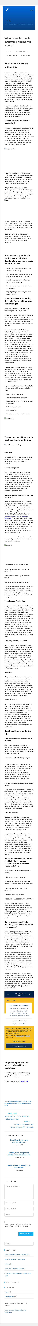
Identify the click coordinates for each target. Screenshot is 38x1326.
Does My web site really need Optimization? (19, 1141)
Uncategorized (12, 55)
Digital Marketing (13, 1101)
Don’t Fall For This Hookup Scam (14, 1259)
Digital (6, 1292)
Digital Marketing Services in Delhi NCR (16, 1254)
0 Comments (25, 55)
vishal (9, 52)
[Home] (4, 24)
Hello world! (8, 1264)
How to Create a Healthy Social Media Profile (19, 1166)
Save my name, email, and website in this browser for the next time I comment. (17, 1225)
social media (23, 1101)
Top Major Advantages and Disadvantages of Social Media (19, 1154)
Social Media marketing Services (14, 1268)
